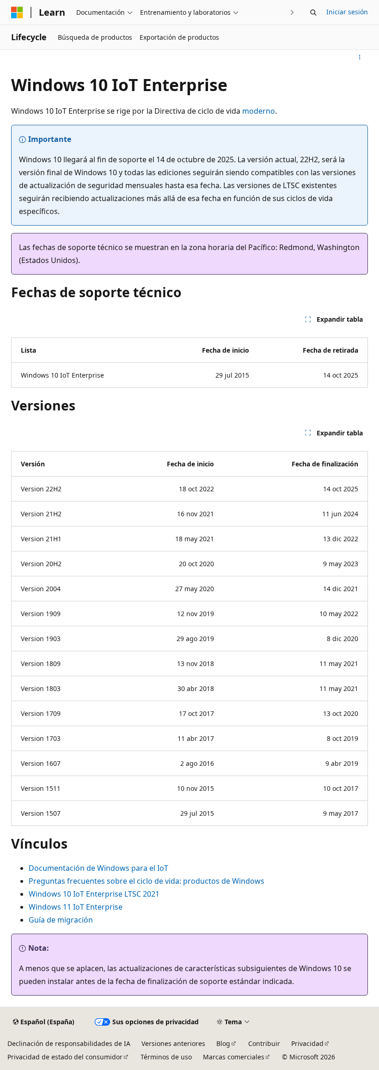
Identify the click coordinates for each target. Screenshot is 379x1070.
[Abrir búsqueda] (313, 12)
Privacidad (307, 1043)
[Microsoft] (17, 12)
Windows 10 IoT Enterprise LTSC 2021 (94, 894)
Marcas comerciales (233, 1056)
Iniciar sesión (347, 11)
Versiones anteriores (173, 1043)
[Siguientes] (292, 12)
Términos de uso (166, 1056)
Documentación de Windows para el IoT (98, 868)
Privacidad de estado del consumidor (64, 1056)
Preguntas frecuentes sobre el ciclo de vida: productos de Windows (146, 881)
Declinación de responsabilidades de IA (68, 1043)
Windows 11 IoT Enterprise (75, 907)
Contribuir (264, 1043)
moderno (258, 111)
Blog (223, 1043)
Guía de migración (61, 920)
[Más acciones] (360, 57)
